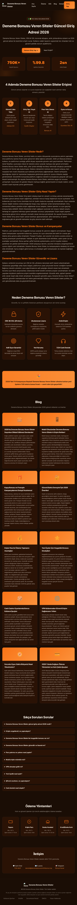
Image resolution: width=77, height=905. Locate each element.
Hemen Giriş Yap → (31, 50)
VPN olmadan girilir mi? (14, 767)
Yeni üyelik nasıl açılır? (14, 774)
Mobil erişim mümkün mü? (15, 760)
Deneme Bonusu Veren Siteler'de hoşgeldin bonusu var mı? (28, 738)
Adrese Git (10, 126)
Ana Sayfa (34, 5)
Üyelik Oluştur (29, 126)
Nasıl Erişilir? (48, 50)
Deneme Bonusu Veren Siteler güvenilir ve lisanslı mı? (25, 745)
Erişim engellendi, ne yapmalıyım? (18, 731)
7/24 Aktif (17, 868)
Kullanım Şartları (9, 898)
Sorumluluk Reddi (32, 898)
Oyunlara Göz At (66, 125)
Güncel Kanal (59, 868)
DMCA (44, 898)
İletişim (61, 4)
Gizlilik (20, 898)
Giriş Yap (68, 5)
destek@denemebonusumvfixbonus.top (38, 868)
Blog (55, 4)
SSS (49, 4)
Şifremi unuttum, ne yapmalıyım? (18, 781)
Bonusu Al (47, 130)
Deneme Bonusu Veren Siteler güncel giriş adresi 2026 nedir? (28, 724)
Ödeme (43, 4)
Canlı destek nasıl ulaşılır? (15, 788)
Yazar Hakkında (55, 898)
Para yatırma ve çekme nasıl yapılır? (19, 752)
